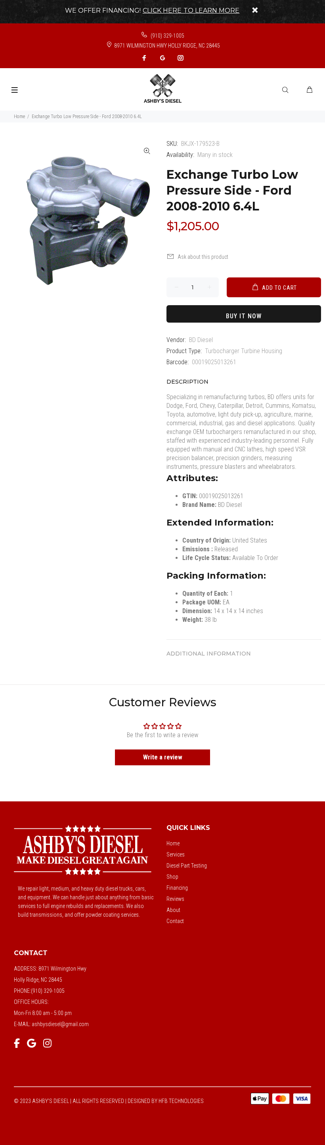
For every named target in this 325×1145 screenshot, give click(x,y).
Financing (177, 888)
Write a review (162, 757)
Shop (172, 877)
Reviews (175, 899)
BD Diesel (201, 340)
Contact (175, 921)
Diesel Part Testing (186, 865)
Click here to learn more (191, 10)
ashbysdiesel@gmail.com (60, 1024)
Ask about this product (203, 257)
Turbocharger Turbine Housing (243, 351)
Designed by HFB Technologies (166, 1101)
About (173, 910)
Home (19, 116)
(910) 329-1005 (166, 35)
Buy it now (244, 316)
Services (175, 854)
